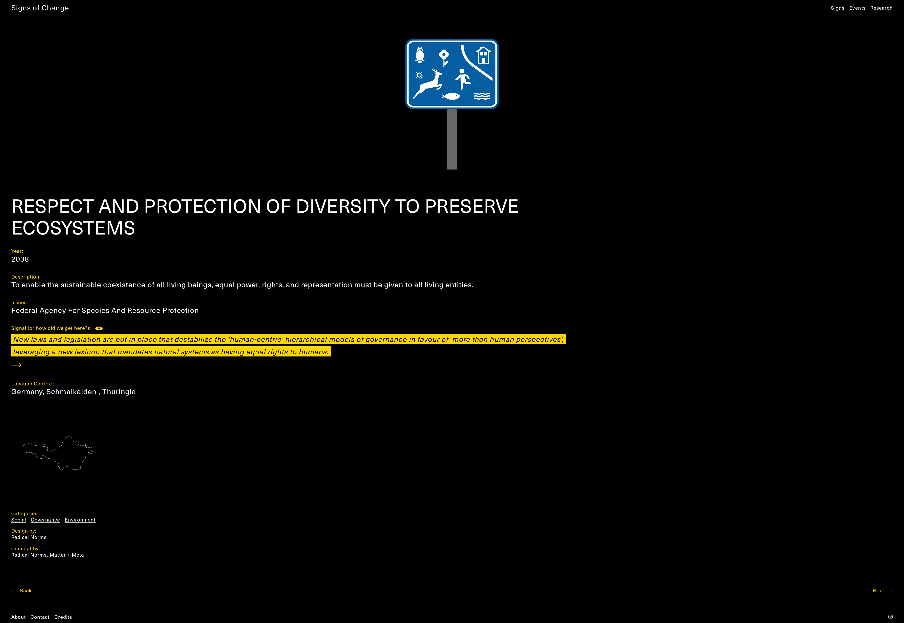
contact (40, 617)
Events (857, 7)
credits (63, 617)
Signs (837, 7)
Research (881, 7)
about (18, 617)
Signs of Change (40, 7)
